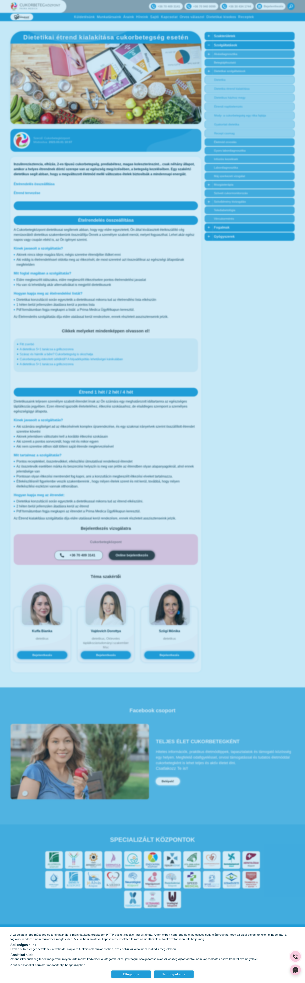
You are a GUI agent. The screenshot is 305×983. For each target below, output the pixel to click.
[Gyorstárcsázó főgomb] (295, 956)
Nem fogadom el (174, 974)
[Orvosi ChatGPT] (295, 970)
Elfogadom (131, 974)
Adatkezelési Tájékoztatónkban (164, 938)
